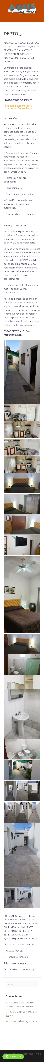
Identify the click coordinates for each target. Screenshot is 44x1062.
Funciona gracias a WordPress (17, 1053)
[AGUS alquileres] (22, 8)
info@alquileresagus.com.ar (23, 1021)
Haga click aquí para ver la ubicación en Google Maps (18, 106)
